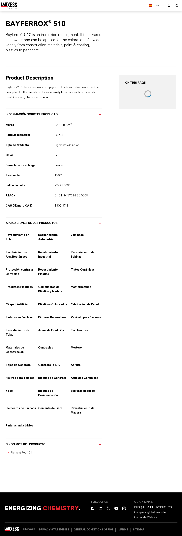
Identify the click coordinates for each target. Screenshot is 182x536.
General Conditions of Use (93, 529)
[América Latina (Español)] (150, 5)
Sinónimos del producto (26, 444)
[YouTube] (116, 508)
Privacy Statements (54, 529)
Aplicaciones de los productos (32, 223)
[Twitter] (108, 508)
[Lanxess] (14, 529)
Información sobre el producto (32, 114)
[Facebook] (93, 508)
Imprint (123, 529)
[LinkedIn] (100, 508)
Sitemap (138, 529)
